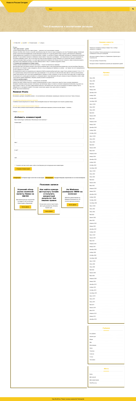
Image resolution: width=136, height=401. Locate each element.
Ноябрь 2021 (93, 232)
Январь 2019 (93, 316)
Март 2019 (92, 310)
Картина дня (21, 111)
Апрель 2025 (93, 115)
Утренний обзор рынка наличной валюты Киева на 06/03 (25, 192)
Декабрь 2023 (93, 159)
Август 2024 (92, 136)
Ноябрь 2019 (93, 287)
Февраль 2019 (93, 313)
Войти (91, 374)
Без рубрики (93, 333)
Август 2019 (92, 296)
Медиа (91, 339)
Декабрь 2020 (93, 249)
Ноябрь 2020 (93, 252)
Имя (15, 142)
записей (93, 377)
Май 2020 (92, 269)
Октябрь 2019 (93, 290)
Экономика (92, 359)
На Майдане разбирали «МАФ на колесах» (73, 191)
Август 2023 (92, 171)
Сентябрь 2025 (93, 101)
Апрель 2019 (93, 307)
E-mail (16, 150)
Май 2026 (92, 83)
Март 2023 (92, 185)
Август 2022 (92, 206)
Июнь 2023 (92, 176)
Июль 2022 (92, 208)
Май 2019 (92, 304)
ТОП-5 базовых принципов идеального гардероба (25, 100)
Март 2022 (92, 220)
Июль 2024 (92, 139)
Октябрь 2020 (93, 255)
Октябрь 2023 (93, 165)
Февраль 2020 (93, 278)
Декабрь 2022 (93, 194)
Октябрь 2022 (93, 200)
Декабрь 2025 (93, 92)
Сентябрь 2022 (93, 203)
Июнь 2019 (92, 301)
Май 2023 (92, 179)
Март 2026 (92, 86)
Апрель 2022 (93, 217)
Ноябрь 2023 (93, 162)
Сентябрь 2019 (93, 293)
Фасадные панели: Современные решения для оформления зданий (106, 63)
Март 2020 (92, 275)
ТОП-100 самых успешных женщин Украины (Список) (26, 106)
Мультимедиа (93, 345)
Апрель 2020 (93, 272)
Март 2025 (92, 118)
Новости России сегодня (17, 3)
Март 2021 (92, 240)
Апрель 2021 (93, 237)
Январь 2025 (93, 124)
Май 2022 (92, 214)
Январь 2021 (93, 246)
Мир (91, 342)
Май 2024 (92, 145)
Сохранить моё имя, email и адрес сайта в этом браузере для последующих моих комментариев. (40, 165)
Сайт (15, 157)
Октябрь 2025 (93, 98)
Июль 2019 (92, 299)
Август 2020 (92, 261)
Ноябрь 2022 (93, 197)
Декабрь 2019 (93, 284)
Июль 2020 (92, 264)
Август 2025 (92, 104)
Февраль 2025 (93, 121)
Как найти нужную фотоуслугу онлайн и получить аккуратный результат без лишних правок (49, 194)
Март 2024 (92, 150)
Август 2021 (92, 235)
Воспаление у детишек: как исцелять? (22, 94)
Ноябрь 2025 (93, 95)
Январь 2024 (93, 156)
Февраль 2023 (93, 188)
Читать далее (25, 207)
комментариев (94, 380)
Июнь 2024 (92, 142)
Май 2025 (92, 113)
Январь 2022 (93, 226)
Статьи (91, 356)
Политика (92, 351)
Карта (50, 9)
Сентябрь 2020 (93, 258)
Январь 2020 (93, 281)
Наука (91, 348)
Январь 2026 (93, 89)
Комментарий (17, 122)
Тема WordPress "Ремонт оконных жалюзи (63, 399)
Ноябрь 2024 (93, 130)
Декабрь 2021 (93, 229)
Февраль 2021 (93, 243)
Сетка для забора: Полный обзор (98, 60)
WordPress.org (93, 383)
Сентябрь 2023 (93, 168)
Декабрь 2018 (93, 319)
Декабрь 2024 (93, 127)
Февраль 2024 (93, 153)
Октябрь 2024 (93, 133)
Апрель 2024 (93, 147)
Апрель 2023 (93, 182)
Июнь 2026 (92, 81)
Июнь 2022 (92, 211)
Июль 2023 (92, 174)
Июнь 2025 (92, 110)
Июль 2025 (92, 107)
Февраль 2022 (93, 223)
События (92, 354)
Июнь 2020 (92, 267)
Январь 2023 (93, 191)
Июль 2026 (92, 78)
